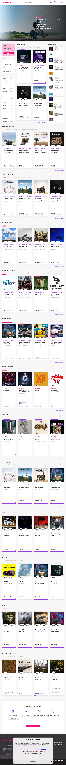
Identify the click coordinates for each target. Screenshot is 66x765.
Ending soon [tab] (28, 177)
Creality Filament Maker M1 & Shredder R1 (8, 152)
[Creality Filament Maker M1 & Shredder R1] (9, 139)
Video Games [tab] (20, 320)
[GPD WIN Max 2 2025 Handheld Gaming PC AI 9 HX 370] (25, 139)
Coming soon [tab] (6, 416)
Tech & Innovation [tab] (24, 47)
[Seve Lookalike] (25, 427)
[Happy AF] (41, 379)
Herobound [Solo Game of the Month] (40, 343)
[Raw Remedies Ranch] (41, 427)
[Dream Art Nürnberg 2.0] (57, 283)
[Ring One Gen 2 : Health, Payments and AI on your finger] (24, 92)
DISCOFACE (6, 390)
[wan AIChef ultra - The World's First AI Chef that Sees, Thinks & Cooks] (24, 56)
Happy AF (38, 390)
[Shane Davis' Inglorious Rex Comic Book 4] (57, 379)
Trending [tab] (5, 464)
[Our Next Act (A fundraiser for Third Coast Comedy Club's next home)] (9, 235)
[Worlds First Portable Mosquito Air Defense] (41, 139)
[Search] (25, 2)
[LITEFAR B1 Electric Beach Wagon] (41, 187)
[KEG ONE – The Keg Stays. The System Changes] (9, 427)
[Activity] (54, 2)
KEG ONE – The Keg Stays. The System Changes (8, 439)
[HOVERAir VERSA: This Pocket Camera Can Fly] (9, 187)
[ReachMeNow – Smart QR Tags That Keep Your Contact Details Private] (25, 379)
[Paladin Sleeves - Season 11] (9, 522)
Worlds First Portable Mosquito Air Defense (40, 152)
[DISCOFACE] (9, 379)
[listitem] (8, 78)
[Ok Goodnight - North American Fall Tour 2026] (25, 235)
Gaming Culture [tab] (40, 47)
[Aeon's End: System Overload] (57, 522)
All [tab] (18, 47)
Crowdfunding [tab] (16, 177)
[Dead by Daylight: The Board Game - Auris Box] (25, 331)
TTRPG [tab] (14, 320)
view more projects (41, 122)
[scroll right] (45, 47)
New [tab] (11, 416)
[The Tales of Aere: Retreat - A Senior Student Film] (25, 522)
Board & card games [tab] (7, 320)
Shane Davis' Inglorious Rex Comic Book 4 (55, 391)
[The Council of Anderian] (41, 522)
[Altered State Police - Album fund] (57, 235)
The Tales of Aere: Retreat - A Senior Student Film (24, 535)
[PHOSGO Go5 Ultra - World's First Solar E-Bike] (39, 92)
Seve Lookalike (23, 438)
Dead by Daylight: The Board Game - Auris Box (24, 343)
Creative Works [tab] (32, 47)
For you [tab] (4, 177)
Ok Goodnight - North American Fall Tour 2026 (24, 248)
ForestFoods (39, 294)
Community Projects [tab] (25, 129)
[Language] (51, 2)
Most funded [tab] (10, 464)
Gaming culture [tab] (34, 129)
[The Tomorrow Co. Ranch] (25, 283)
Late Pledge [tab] (22, 177)
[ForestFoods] (41, 283)
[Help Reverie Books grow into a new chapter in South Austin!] (9, 283)
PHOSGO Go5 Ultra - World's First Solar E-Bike (39, 105)
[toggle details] (30, 83)
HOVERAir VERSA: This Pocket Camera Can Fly (8, 200)
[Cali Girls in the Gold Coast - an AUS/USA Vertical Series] (57, 427)
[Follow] (4, 386)
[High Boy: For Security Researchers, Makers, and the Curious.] (39, 56)
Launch (8, 53)
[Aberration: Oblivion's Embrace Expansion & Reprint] (9, 331)
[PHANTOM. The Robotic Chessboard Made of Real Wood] (57, 139)
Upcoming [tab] (9, 177)
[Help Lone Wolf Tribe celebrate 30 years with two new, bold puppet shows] (41, 235)
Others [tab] (25, 320)
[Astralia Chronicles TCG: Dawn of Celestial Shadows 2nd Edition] (57, 331)
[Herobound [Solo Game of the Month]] (41, 331)
